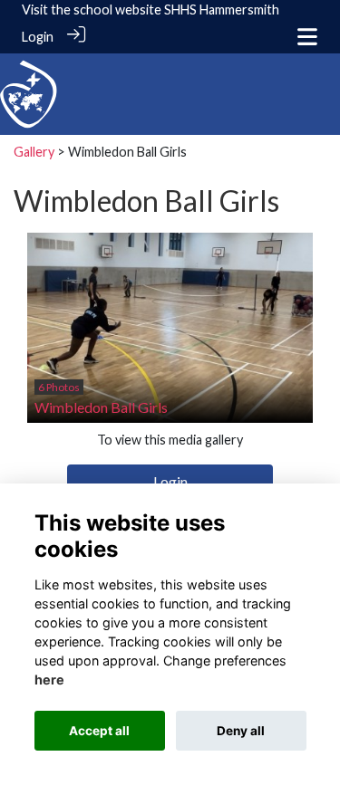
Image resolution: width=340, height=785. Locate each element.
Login (37, 36)
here (49, 679)
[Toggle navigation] (307, 37)
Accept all (99, 730)
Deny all (241, 730)
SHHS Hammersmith (221, 9)
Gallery (34, 151)
